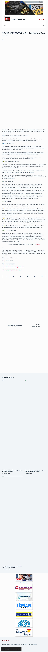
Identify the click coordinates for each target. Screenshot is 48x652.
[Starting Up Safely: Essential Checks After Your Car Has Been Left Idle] (12, 520)
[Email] (42, 276)
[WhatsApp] (41, 19)
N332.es (38, 244)
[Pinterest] (20, 276)
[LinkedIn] (27, 276)
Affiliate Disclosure (33, 644)
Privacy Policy (24, 644)
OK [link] (12, 648)
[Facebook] (39, 19)
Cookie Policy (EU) (6, 644)
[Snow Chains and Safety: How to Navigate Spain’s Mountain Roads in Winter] (35, 424)
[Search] (4, 25)
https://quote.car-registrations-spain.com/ (11, 270)
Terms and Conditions (15, 644)
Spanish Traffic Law (18, 19)
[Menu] (43, 25)
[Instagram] (4, 640)
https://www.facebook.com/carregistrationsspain (13, 267)
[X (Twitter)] (13, 276)
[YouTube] (43, 19)
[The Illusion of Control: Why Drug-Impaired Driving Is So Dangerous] (12, 424)
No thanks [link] (17, 648)
